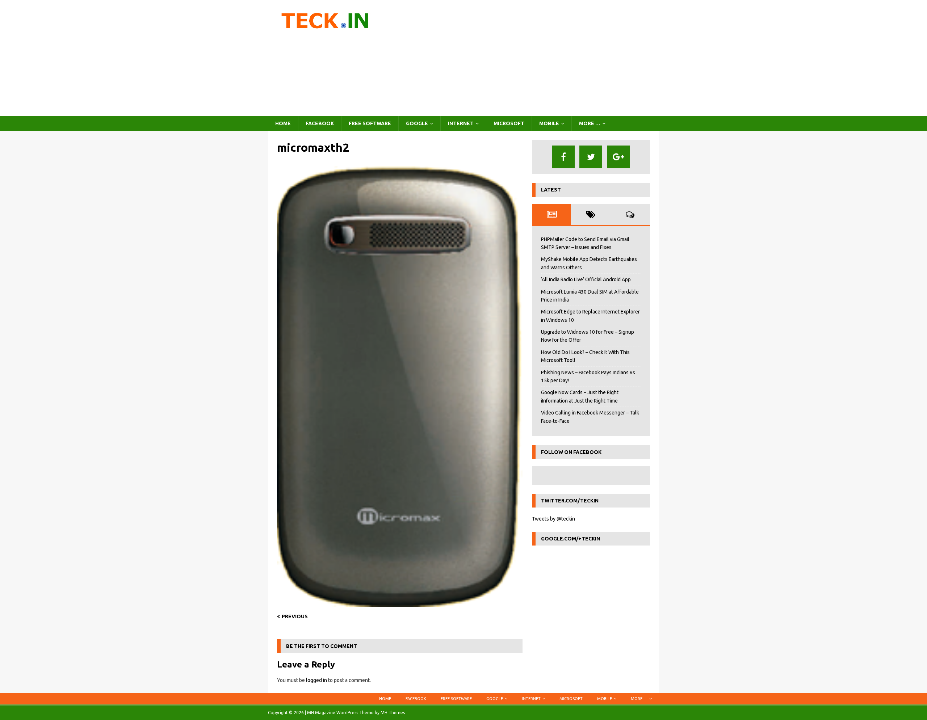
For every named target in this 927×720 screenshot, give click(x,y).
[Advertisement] (527, 58)
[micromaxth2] (400, 602)
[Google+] (618, 157)
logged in (316, 680)
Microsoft (509, 123)
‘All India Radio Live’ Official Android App (586, 279)
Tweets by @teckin (553, 519)
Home (283, 123)
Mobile (549, 123)
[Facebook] (563, 157)
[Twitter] (590, 157)
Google (417, 123)
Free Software (370, 123)
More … (589, 123)
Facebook (320, 123)
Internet (461, 123)
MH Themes (393, 712)
